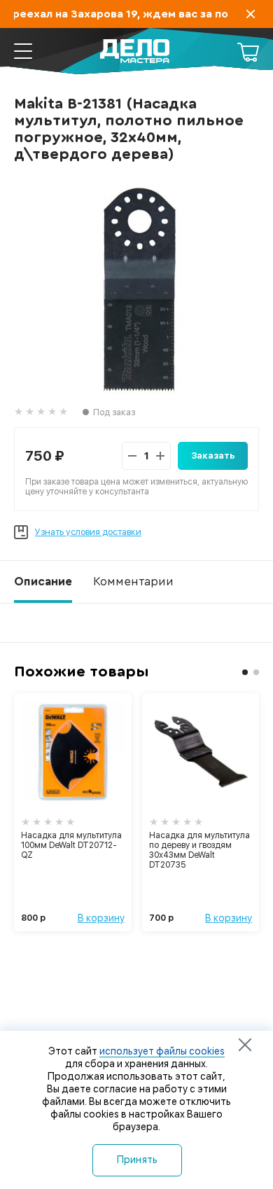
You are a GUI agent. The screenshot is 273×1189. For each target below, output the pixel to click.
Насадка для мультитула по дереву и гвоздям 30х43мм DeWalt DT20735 (199, 850)
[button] (245, 672)
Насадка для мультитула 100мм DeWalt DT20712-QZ (71, 845)
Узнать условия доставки (88, 532)
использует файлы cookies (162, 1051)
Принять (137, 1159)
